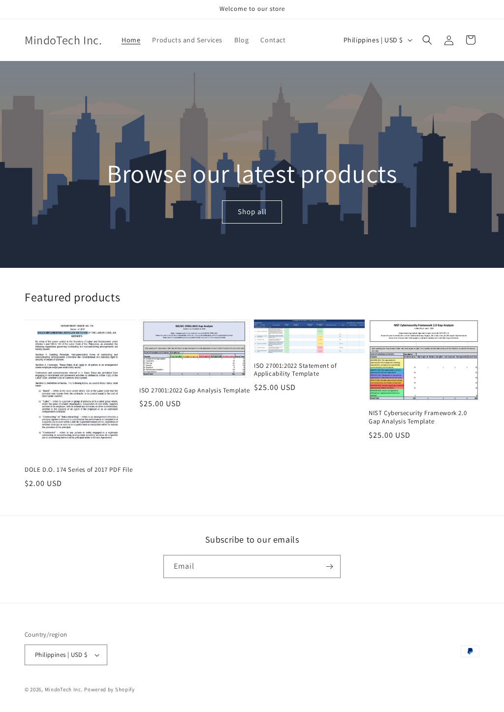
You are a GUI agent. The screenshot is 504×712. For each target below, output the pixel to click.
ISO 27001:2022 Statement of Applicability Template (295, 370)
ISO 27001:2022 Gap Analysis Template (194, 390)
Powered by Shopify (109, 689)
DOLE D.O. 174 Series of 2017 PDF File (78, 470)
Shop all (251, 212)
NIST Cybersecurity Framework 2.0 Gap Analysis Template (418, 417)
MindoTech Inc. (64, 689)
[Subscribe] (329, 566)
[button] (427, 40)
